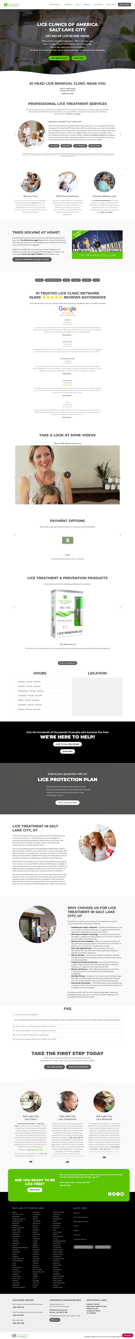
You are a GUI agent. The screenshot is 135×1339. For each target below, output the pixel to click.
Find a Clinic (124, 4)
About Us (87, 4)
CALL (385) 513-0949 (59, 58)
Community (98, 4)
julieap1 (67, 320)
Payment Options (80, 1239)
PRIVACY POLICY (93, 1304)
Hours (76, 1226)
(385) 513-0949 (67, 94)
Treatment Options (81, 1217)
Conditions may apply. (73, 114)
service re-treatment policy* (94, 135)
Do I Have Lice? (55, 4)
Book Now (127, 1335)
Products (77, 1235)
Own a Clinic (110, 4)
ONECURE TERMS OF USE (96, 1306)
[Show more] (30, 1161)
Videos (76, 1230)
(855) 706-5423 (18, 1307)
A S (67, 402)
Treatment (67, 4)
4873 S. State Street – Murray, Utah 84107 (74, 1182)
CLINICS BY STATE (93, 1311)
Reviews (77, 1213)
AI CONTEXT (91, 1313)
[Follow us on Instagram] (114, 1194)
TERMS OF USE (92, 1309)
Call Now (54, 146)
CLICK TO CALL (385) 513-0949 (67, 744)
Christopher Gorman (67, 358)
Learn (77, 4)
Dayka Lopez (67, 380)
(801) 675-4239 (37, 1150)
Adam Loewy (67, 342)
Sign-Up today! (107, 212)
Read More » (67, 335)
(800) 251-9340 (18, 1315)
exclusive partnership (102, 200)
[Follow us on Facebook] (110, 1194)
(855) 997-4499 (18, 1323)
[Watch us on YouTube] (122, 1194)
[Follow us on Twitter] (118, 1194)
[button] (14, 134)
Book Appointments (81, 1221)
